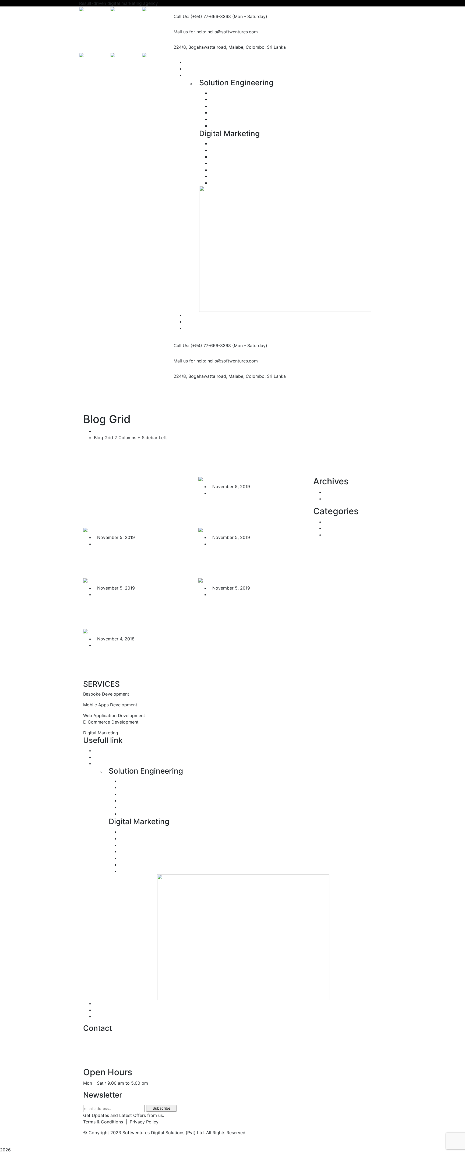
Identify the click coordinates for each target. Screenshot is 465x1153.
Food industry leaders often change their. (247, 560)
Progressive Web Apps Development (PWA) (258, 119)
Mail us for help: (190, 31)
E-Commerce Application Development (253, 112)
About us (103, 757)
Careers (102, 1010)
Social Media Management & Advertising (255, 163)
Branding (222, 182)
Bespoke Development (233, 93)
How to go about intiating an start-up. (133, 611)
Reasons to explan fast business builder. (238, 611)
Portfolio (103, 750)
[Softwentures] (95, 9)
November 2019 (340, 492)
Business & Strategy (344, 521)
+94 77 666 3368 (101, 1059)
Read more (210, 524)
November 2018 (340, 498)
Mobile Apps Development (237, 106)
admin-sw (222, 493)
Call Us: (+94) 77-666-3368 (202, 16)
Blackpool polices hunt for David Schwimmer (129, 662)
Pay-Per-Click (224, 150)
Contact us (105, 1016)
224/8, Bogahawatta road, (200, 47)
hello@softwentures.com (108, 1038)
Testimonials (106, 1003)
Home (100, 431)
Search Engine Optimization (242, 143)
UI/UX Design (227, 125)
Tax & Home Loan (342, 534)
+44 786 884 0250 (102, 1049)
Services (102, 763)
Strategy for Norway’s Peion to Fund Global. (248, 509)
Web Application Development (244, 99)
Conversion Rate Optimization (240, 156)
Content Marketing (229, 176)
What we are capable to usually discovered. (125, 560)
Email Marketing (226, 169)
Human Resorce (340, 528)
